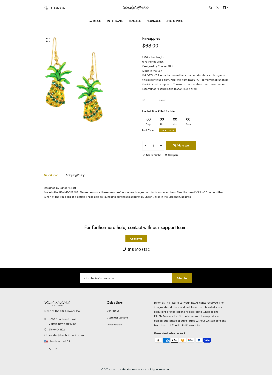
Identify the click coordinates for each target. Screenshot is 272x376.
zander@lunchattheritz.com (66, 335)
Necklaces (154, 21)
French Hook (167, 130)
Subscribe (182, 278)
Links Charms (174, 21)
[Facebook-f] (45, 349)
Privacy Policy (114, 324)
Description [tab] (51, 175)
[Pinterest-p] (50, 349)
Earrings (95, 21)
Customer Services (117, 317)
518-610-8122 (58, 8)
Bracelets (135, 21)
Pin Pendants (114, 21)
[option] (89, 79)
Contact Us (136, 238)
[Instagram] (56, 349)
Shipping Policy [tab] (75, 175)
